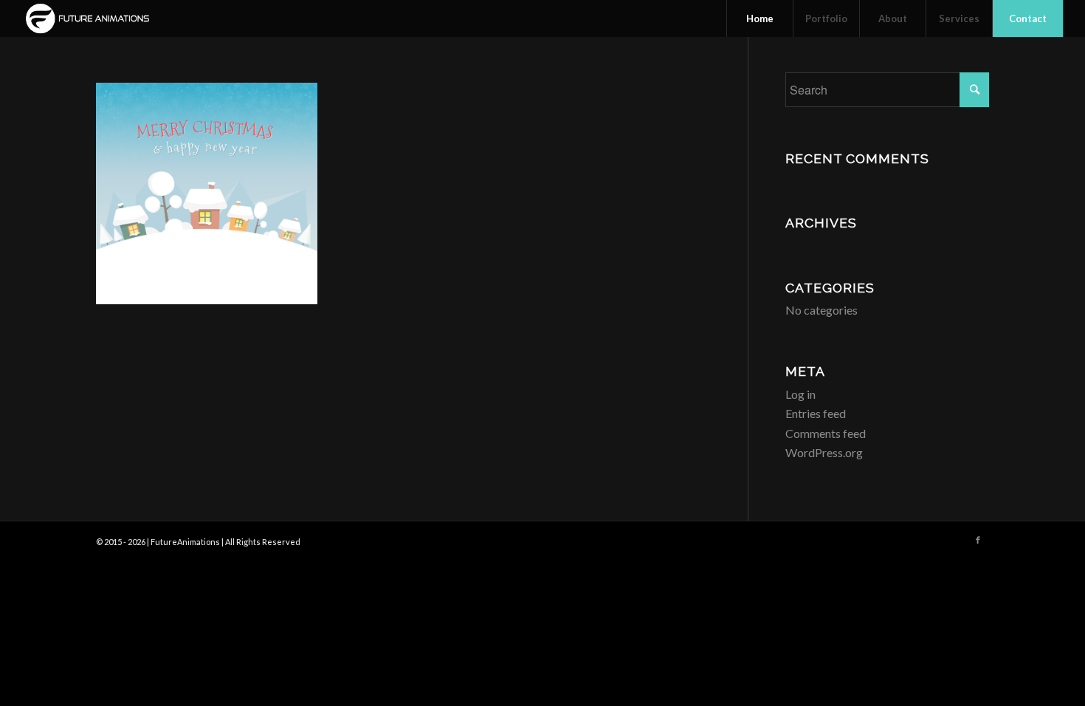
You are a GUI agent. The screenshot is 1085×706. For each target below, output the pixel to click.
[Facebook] (978, 540)
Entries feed (815, 413)
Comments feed (825, 433)
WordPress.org (824, 452)
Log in (800, 394)
